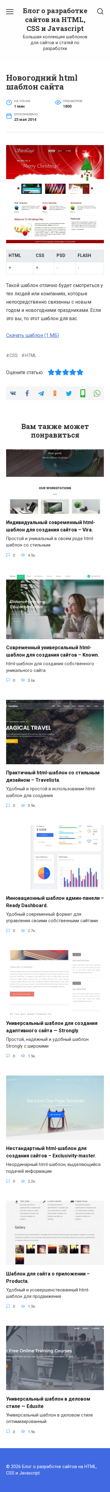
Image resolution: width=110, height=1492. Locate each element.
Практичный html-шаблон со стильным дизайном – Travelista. (53, 776)
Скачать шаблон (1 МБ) (32, 335)
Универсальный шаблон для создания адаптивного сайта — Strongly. (51, 1027)
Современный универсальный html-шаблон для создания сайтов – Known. (52, 651)
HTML (30, 355)
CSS (13, 355)
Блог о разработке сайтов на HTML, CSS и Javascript (55, 19)
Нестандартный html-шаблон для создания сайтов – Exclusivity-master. (51, 1152)
